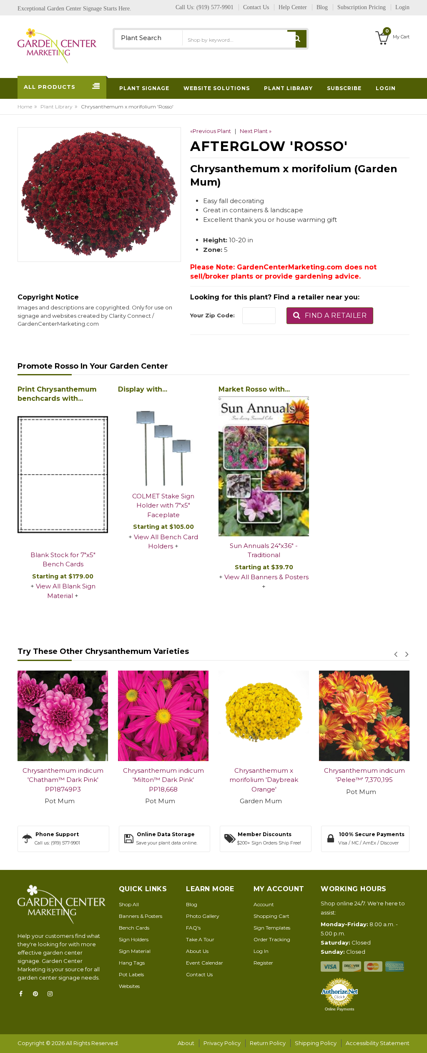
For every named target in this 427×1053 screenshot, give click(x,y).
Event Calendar (204, 963)
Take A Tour (200, 939)
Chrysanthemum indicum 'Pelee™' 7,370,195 (279, 775)
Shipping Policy (316, 1043)
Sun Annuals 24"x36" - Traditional (264, 550)
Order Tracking (272, 939)
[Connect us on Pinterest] (38, 994)
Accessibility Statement (377, 1043)
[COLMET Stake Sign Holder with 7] (163, 441)
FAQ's (193, 928)
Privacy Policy (222, 1043)
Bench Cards (134, 928)
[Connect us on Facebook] (23, 994)
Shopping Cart (271, 916)
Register (263, 963)
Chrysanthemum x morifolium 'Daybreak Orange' (179, 780)
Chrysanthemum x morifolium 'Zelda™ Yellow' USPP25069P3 (380, 780)
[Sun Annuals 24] (264, 466)
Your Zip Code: (212, 315)
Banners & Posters (140, 916)
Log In (261, 951)
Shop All (129, 904)
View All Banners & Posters (266, 577)
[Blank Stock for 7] (63, 475)
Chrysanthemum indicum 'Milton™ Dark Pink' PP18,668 (78, 780)
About (186, 1043)
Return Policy (268, 1043)
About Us (197, 951)
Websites (129, 986)
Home (25, 106)
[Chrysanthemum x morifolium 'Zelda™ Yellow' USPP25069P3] (380, 716)
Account (264, 904)
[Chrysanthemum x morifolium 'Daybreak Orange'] (179, 716)
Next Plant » (255, 131)
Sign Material (135, 951)
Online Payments (339, 1009)
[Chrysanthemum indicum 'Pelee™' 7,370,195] (279, 716)
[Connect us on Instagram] (52, 994)
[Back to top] (418, 1038)
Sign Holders (133, 939)
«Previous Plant (210, 131)
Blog (191, 904)
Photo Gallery (202, 916)
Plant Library (56, 106)
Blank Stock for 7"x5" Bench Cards (62, 559)
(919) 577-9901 (215, 7)
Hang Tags (132, 963)
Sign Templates (272, 928)
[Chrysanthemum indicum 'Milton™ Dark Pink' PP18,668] (78, 716)
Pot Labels (131, 974)
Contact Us (199, 974)
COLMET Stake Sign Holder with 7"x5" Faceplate (163, 505)
